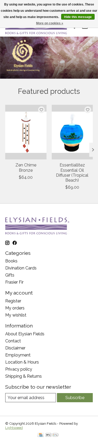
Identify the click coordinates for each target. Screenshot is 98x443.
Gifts (9, 275)
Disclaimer (15, 348)
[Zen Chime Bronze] (26, 132)
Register (13, 300)
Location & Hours (22, 362)
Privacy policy (18, 369)
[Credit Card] (40, 435)
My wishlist (15, 315)
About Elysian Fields (24, 333)
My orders (15, 308)
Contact (13, 340)
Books (11, 260)
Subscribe (74, 397)
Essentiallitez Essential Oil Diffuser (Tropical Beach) (72, 173)
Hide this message (78, 17)
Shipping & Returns (23, 376)
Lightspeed (14, 427)
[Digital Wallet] (52, 435)
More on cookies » (49, 23)
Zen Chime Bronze (25, 167)
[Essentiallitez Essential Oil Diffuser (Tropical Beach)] (72, 132)
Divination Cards (21, 268)
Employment (18, 355)
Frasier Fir (14, 282)
